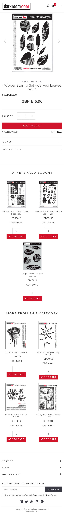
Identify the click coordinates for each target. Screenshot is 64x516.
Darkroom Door (32, 81)
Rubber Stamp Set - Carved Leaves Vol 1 (48, 212)
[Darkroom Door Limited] (17, 6)
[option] (32, 42)
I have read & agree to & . (31, 495)
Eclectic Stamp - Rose (16, 352)
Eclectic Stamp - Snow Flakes (16, 415)
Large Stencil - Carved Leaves (32, 274)
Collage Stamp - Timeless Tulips (48, 415)
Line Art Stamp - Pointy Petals (48, 353)
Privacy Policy (50, 495)
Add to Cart (32, 125)
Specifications (12, 149)
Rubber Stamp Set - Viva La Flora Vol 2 (16, 212)
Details (7, 142)
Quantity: (8, 116)
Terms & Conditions (33, 495)
